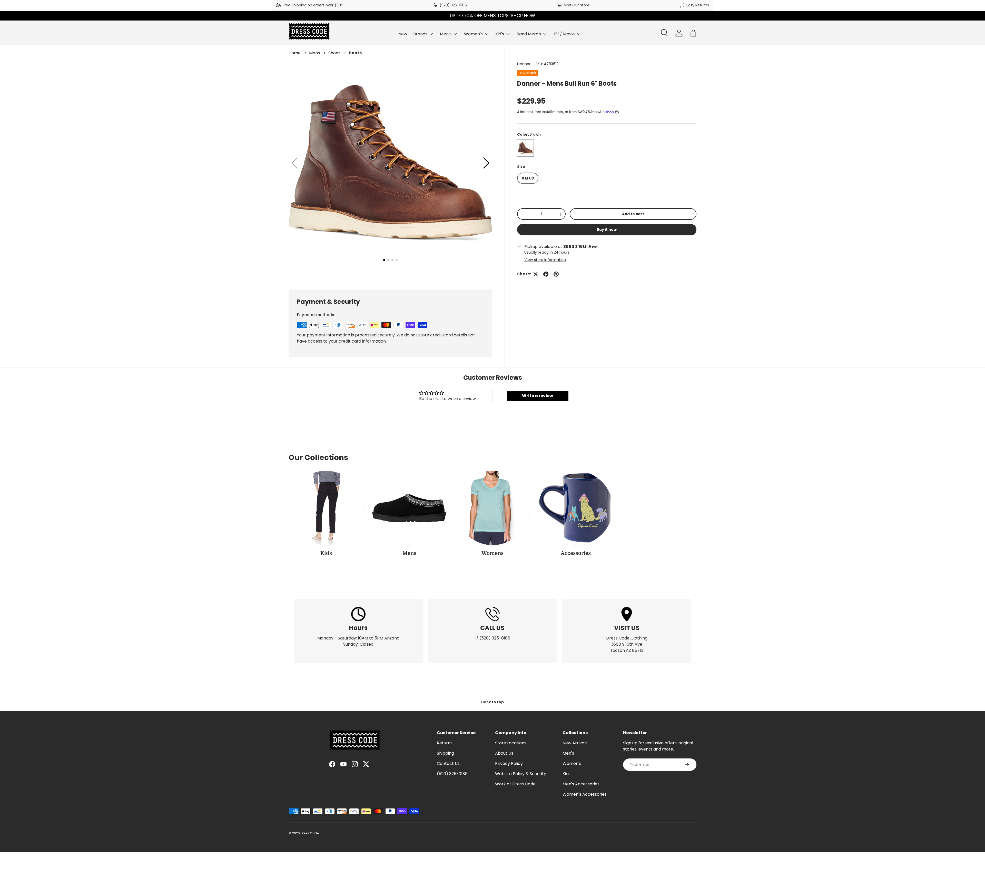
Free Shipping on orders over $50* (313, 5)
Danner (523, 63)
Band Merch (529, 34)
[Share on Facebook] (546, 274)
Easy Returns (697, 5)
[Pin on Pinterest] (556, 274)
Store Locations (510, 743)
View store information (545, 259)
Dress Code (310, 833)
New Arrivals (575, 743)
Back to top (492, 702)
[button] (693, 33)
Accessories (576, 553)
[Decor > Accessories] (575, 508)
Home (295, 53)
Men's (445, 34)
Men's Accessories (581, 784)
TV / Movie (564, 34)
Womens (492, 553)
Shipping (445, 753)
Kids (326, 553)
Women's (473, 34)
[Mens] (409, 508)
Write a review (537, 396)
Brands (420, 34)
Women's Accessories (585, 794)
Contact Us (448, 763)
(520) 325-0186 (453, 5)
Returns (444, 743)
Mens (314, 53)
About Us (504, 753)
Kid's (499, 34)
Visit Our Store (576, 5)
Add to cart (633, 213)
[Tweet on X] (535, 274)
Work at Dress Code (515, 784)
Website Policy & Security (520, 774)
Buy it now (607, 229)
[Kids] (326, 508)
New (402, 34)
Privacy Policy (509, 763)
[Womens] (492, 508)
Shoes (334, 53)
